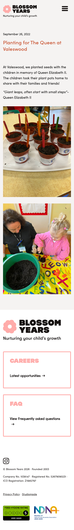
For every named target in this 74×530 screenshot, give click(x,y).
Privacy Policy (11, 494)
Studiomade (29, 494)
